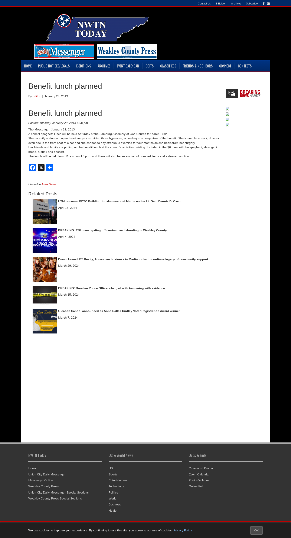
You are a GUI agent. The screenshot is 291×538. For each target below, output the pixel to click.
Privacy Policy (182, 530)
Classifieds (168, 66)
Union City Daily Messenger (47, 474)
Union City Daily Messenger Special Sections (58, 492)
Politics (113, 492)
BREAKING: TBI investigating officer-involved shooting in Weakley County (112, 230)
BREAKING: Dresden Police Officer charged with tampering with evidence (111, 288)
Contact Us (204, 3)
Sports (113, 474)
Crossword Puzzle (201, 468)
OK (256, 530)
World (113, 498)
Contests (245, 66)
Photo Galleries (199, 480)
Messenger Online (40, 480)
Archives (104, 66)
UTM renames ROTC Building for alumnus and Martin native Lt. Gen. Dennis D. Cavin (120, 201)
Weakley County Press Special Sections (55, 498)
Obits (150, 66)
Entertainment (118, 480)
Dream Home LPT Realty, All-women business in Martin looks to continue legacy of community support (133, 259)
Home (28, 66)
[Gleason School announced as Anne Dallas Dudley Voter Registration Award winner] (45, 321)
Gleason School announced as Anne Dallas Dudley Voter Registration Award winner (119, 311)
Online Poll (196, 486)
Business (115, 504)
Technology (116, 486)
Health (113, 510)
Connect (225, 66)
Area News (49, 184)
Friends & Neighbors (198, 66)
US (111, 468)
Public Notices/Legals (54, 66)
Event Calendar (128, 66)
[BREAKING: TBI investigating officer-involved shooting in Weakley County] (45, 240)
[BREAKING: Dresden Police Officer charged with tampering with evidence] (45, 295)
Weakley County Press (43, 486)
